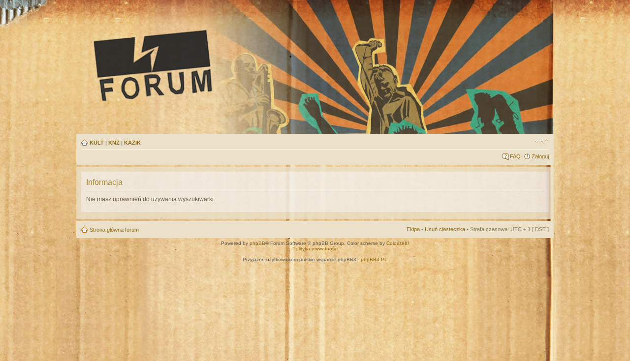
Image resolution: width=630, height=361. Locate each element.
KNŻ (114, 143)
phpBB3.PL (374, 259)
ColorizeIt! (397, 243)
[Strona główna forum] (244, 65)
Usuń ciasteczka (445, 229)
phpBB (257, 243)
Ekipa (413, 229)
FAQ (515, 156)
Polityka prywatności (315, 248)
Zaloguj (540, 156)
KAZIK (132, 143)
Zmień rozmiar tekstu (542, 140)
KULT (97, 143)
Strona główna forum (114, 230)
